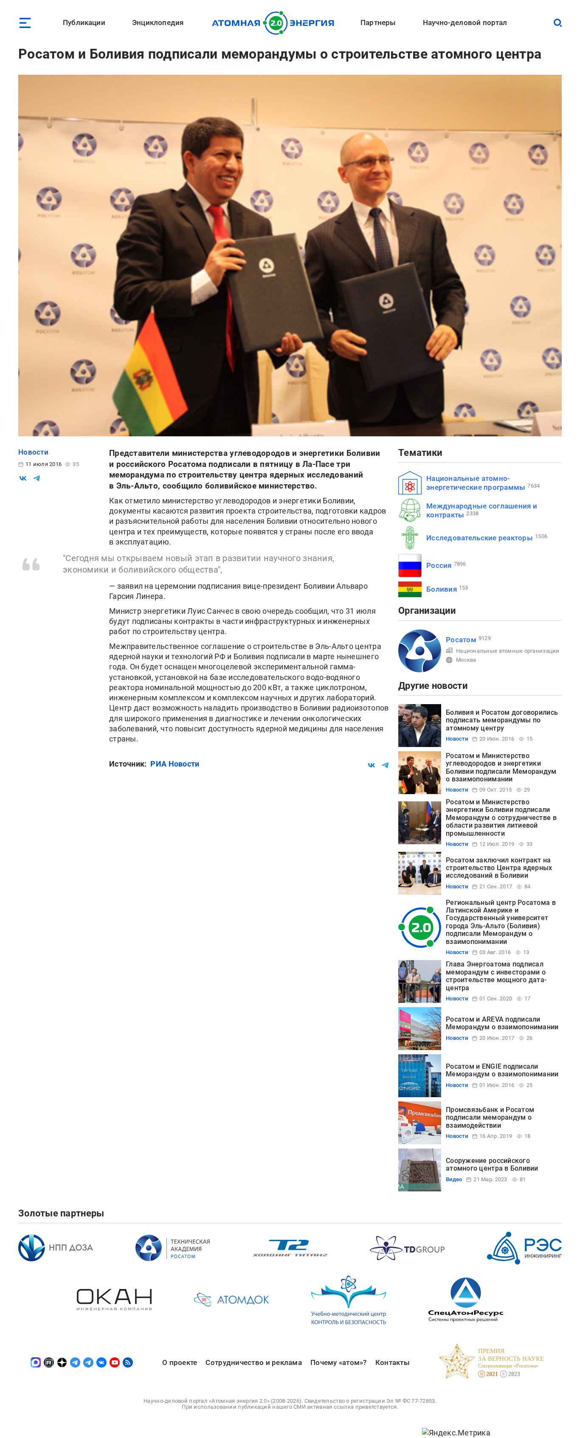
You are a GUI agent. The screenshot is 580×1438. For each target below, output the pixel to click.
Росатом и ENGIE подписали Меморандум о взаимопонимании (502, 1070)
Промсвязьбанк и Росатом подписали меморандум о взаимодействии (490, 1117)
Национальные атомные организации (508, 651)
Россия (439, 565)
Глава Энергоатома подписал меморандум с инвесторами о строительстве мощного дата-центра (496, 975)
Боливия (441, 589)
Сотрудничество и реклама (253, 1362)
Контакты (392, 1362)
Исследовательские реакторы (479, 538)
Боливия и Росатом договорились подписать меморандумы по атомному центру (502, 720)
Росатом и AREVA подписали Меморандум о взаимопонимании (502, 1023)
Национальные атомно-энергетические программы (475, 483)
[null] (23, 478)
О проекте (179, 1362)
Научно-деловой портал (465, 22)
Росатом (461, 639)
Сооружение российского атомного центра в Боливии (492, 1164)
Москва (466, 660)
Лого (275, 23)
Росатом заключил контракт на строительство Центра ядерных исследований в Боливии (499, 868)
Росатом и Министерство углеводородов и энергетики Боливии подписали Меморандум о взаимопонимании (501, 767)
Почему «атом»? (338, 1362)
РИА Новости (174, 763)
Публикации (84, 22)
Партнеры (378, 22)
